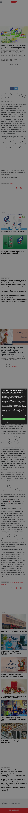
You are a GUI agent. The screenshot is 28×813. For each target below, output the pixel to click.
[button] (14, 422)
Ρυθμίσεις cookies (21, 411)
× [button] (25, 389)
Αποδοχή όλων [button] (14, 419)
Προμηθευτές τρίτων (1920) (11, 401)
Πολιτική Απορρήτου (6, 413)
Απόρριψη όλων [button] (14, 415)
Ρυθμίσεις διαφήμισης (6, 410)
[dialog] (14, 406)
